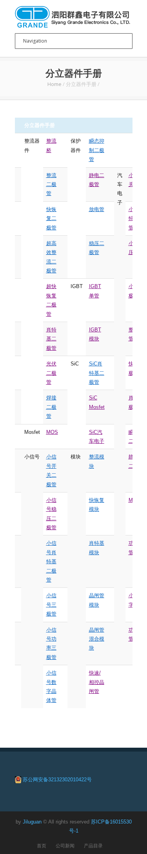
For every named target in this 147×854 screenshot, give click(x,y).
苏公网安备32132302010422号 (57, 779)
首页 (41, 845)
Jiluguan (32, 822)
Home (54, 84)
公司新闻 (65, 845)
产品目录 (93, 845)
